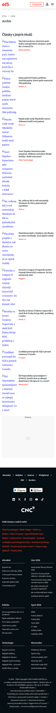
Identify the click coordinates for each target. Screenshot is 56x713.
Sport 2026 (36, 605)
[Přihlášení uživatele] (47, 4)
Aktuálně (6, 560)
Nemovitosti (15, 538)
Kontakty (7, 475)
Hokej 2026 (35, 619)
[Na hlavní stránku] (5, 4)
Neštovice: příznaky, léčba (12, 571)
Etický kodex (14, 706)
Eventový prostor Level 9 (22, 546)
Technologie (7, 643)
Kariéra (32, 480)
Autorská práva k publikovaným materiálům (27, 691)
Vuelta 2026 (16, 551)
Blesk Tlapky (25, 530)
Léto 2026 (35, 560)
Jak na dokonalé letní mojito (42, 592)
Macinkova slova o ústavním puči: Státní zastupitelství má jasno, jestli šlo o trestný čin (35, 44)
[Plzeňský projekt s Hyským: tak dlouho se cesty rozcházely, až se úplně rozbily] (9, 248)
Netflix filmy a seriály (10, 668)
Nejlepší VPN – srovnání (11, 664)
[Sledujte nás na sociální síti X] (19, 499)
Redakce (19, 475)
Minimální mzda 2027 (39, 664)
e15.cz (4, 16)
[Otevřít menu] (52, 4)
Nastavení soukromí (18, 700)
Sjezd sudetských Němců (11, 618)
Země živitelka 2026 (38, 668)
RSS (22, 480)
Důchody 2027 (36, 661)
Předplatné (44, 475)
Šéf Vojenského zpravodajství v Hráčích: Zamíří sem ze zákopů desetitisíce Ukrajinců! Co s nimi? (34, 378)
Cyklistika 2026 (36, 634)
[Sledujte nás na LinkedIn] (14, 499)
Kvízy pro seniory (8, 578)
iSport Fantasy (16, 534)
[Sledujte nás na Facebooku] (25, 499)
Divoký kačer (7, 633)
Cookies (44, 697)
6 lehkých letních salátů (40, 596)
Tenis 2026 (35, 623)
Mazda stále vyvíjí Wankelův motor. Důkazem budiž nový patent (35, 120)
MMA (33, 612)
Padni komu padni (9, 625)
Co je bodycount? (9, 585)
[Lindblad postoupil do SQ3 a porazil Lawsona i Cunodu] (9, 360)
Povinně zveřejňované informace (34, 706)
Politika (5, 605)
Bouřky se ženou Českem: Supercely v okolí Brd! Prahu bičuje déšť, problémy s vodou (36, 313)
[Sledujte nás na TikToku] (42, 499)
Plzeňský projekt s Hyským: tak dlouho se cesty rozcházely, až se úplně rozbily (36, 234)
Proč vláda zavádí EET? (10, 622)
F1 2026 (34, 626)
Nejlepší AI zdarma (9, 657)
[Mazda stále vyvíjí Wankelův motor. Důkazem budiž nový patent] (9, 132)
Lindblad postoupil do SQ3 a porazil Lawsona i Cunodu (35, 352)
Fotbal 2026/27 (37, 615)
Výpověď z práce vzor (10, 629)
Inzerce (30, 475)
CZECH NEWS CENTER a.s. (37, 679)
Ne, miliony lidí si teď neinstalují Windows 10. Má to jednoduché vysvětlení (33, 203)
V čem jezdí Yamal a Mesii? (12, 574)
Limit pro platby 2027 (39, 657)
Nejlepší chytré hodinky (11, 661)
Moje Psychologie (10, 530)
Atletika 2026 (36, 630)
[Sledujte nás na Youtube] (37, 499)
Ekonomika (36, 643)
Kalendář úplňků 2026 (10, 582)
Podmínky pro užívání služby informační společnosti (27, 694)
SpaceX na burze (8, 650)
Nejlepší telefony (8, 653)
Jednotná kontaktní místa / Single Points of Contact (27, 703)
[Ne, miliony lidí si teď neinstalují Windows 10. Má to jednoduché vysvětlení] (9, 214)
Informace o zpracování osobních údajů (23, 697)
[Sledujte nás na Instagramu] (31, 499)
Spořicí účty (35, 653)
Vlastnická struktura (36, 700)
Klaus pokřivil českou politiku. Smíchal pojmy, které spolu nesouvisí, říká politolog (36, 80)
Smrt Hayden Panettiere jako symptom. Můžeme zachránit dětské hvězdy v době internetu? (35, 154)
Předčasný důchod (38, 650)
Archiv (13, 16)
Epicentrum (6, 567)
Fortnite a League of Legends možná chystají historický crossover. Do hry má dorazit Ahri (35, 272)
